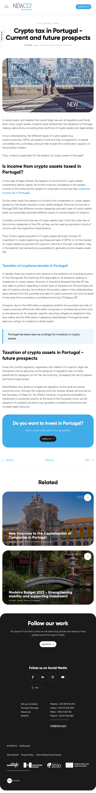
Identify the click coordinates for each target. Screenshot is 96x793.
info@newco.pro (58, 726)
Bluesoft (26, 746)
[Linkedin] (43, 677)
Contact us (82, 7)
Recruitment (13, 755)
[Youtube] (62, 677)
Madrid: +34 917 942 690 (62, 716)
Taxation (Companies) (64, 45)
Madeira (20, 600)
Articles (56, 23)
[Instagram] (53, 677)
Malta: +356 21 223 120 (61, 712)
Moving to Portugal (30, 708)
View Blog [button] (49, 460)
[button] (6, 7)
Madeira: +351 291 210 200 (62, 704)
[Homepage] (20, 7)
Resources (47, 23)
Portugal (36, 45)
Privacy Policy (27, 755)
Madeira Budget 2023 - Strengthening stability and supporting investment (40, 594)
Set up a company (29, 704)
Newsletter (46, 644)
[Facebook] (33, 677)
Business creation (47, 542)
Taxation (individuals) (47, 45)
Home (39, 23)
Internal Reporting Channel (48, 755)
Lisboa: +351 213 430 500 (62, 708)
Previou (10, 460)
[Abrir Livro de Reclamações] (13, 781)
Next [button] (87, 460)
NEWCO (25, 716)
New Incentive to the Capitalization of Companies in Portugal (40, 535)
